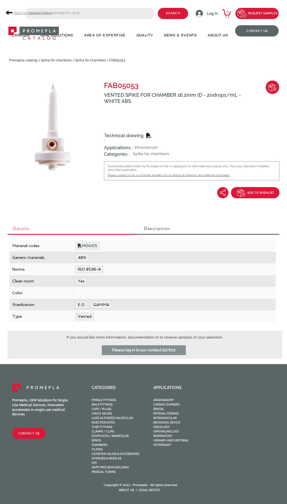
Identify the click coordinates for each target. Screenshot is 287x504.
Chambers (99, 445)
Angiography (163, 400)
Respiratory (163, 436)
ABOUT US (126, 490)
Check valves (102, 413)
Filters (97, 449)
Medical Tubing (104, 471)
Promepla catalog (23, 60)
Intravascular (165, 418)
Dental (158, 409)
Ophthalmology (166, 431)
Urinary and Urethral (171, 440)
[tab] (73, 229)
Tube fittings (102, 427)
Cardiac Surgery (166, 404)
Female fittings (104, 400)
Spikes (96, 440)
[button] (144, 350)
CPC (94, 462)
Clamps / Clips (103, 431)
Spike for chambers (56, 60)
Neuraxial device (166, 422)
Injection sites (103, 422)
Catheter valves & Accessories (115, 453)
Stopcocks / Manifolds (110, 436)
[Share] (222, 192)
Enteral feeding (166, 413)
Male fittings (102, 404)
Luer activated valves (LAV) (112, 418)
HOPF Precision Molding (110, 467)
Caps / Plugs (101, 409)
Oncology (161, 427)
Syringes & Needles (106, 458)
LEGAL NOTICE (149, 490)
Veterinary (162, 445)
